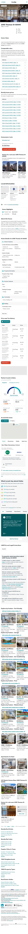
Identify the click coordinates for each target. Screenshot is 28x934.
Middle (17, 441)
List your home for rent (9, 149)
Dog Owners (17, 511)
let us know (11, 920)
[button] (27, 2)
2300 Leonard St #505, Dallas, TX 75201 (11, 107)
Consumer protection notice (20, 900)
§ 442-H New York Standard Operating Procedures (9, 898)
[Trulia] (2, 905)
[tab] (5, 321)
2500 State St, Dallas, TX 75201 (9, 118)
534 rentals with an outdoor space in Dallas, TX (13, 731)
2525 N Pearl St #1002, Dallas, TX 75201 (11, 128)
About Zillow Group (10, 910)
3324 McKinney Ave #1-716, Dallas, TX (11, 84)
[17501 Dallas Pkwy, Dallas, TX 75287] (8, 618)
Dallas (3, 562)
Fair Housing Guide (18, 910)
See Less (5, 313)
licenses (9, 895)
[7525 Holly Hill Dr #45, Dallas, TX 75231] (8, 811)
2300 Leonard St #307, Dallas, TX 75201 (11, 112)
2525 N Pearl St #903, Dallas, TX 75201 (11, 123)
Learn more (11, 507)
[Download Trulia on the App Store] (9, 905)
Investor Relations (8, 911)
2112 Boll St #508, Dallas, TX (8, 81)
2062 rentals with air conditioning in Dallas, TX (13, 659)
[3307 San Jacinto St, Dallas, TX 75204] (8, 789)
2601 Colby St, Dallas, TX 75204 (9, 120)
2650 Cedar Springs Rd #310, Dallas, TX (11, 65)
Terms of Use (14, 911)
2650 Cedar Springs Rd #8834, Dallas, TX (11, 73)
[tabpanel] (14, 161)
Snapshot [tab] (4, 382)
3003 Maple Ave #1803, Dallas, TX (10, 62)
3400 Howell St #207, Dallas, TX (9, 76)
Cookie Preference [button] (14, 912)
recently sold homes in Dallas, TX (9, 576)
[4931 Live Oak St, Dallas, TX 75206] (8, 764)
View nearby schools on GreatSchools (12, 470)
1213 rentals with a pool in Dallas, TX (11, 683)
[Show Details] (25, 62)
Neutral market (14, 395)
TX (5, 826)
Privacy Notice (3, 912)
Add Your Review (14, 538)
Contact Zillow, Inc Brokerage (7, 902)
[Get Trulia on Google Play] (18, 905)
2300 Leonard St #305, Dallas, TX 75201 (11, 110)
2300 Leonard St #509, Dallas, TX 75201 (11, 115)
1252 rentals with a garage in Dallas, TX (11, 635)
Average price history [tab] (14, 382)
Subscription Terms (20, 911)
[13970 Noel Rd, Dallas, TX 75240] (8, 666)
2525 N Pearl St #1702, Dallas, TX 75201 (11, 131)
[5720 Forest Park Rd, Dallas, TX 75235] (8, 642)
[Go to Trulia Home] (14, 2)
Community (9, 511)
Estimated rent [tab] (6, 140)
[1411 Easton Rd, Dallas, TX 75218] (8, 738)
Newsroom (3, 911)
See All (4, 505)
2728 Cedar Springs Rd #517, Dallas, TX (11, 70)
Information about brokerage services (9, 900)
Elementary (10, 441)
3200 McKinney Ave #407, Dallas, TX (10, 78)
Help (25, 911)
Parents (25, 511)
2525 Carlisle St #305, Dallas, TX (9, 68)
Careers (23, 910)
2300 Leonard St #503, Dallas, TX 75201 (11, 104)
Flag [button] (23, 533)
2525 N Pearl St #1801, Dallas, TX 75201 (11, 126)
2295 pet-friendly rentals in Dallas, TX (11, 611)
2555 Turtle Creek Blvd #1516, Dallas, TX (11, 86)
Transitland (17, 889)
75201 (17, 228)
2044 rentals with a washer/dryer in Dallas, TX (13, 707)
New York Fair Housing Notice (6, 899)
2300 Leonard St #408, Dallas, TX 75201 (11, 102)
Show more (5, 362)
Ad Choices (8, 912)
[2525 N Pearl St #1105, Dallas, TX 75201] (9, 166)
